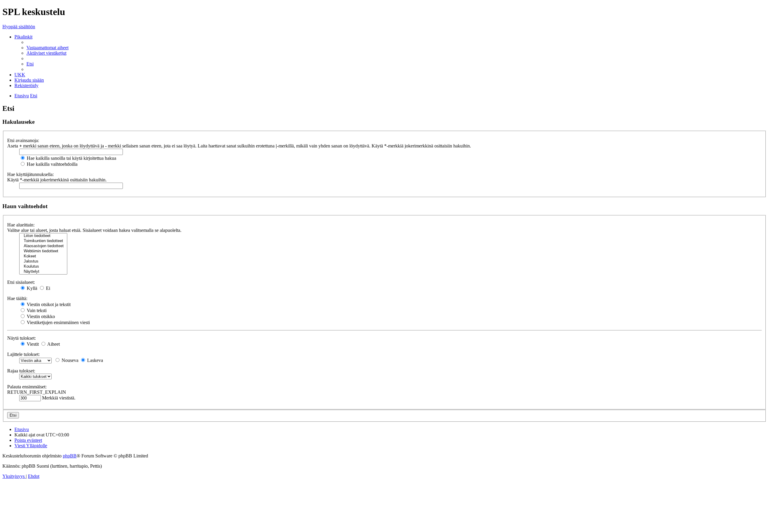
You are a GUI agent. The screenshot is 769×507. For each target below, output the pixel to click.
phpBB (70, 455)
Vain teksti (36, 310)
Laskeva (94, 360)
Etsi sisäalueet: (21, 282)
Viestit (32, 344)
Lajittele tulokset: (23, 354)
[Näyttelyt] (43, 271)
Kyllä (31, 288)
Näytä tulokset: (21, 338)
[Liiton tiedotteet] (43, 235)
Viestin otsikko (40, 316)
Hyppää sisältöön (18, 26)
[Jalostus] (43, 261)
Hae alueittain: (21, 224)
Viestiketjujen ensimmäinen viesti (58, 322)
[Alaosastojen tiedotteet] (43, 246)
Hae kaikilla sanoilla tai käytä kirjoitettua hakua (71, 158)
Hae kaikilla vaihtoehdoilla (52, 164)
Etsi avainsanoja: (23, 140)
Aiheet (53, 344)
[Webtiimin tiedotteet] (43, 251)
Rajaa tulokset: (21, 370)
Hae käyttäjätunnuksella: (30, 174)
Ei (47, 288)
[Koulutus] (43, 266)
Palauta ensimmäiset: (27, 386)
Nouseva (69, 360)
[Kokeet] (43, 256)
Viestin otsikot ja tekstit (48, 304)
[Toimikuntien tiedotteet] (43, 241)
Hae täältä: (17, 298)
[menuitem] (47, 47)
